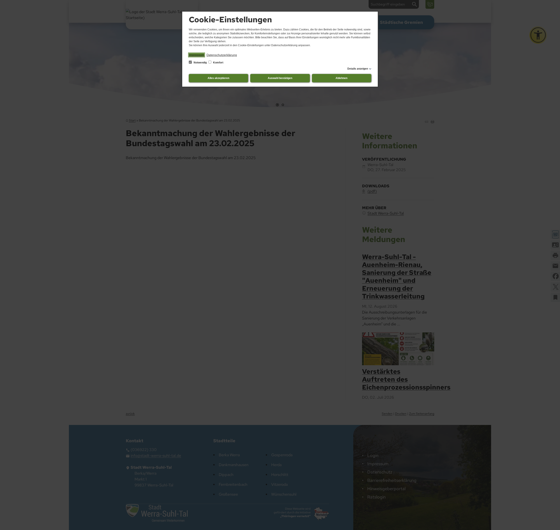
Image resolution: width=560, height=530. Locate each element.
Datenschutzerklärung (221, 55)
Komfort (217, 62)
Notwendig (200, 62)
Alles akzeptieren (218, 78)
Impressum (196, 55)
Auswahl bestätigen (280, 78)
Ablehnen (341, 78)
